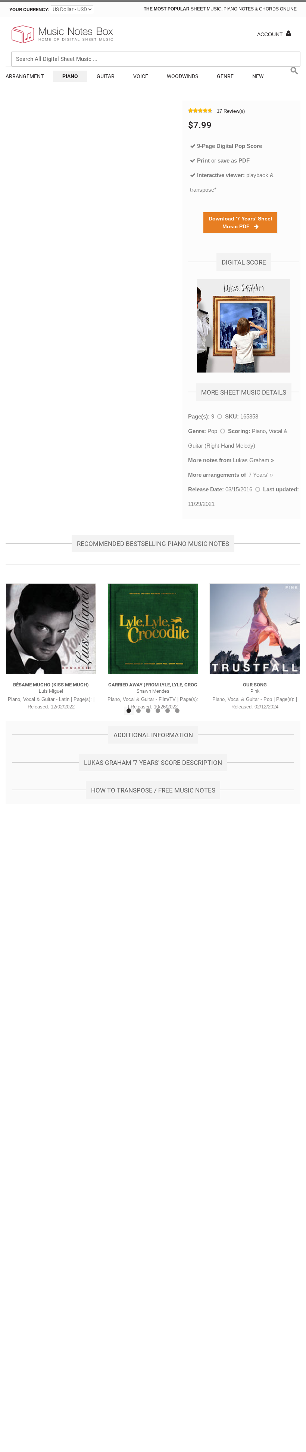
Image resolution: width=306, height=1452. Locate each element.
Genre (225, 76)
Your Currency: (29, 9)
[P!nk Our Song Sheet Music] (255, 629)
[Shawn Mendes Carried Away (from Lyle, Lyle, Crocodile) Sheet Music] (153, 629)
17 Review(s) (231, 111)
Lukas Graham (251, 460)
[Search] (292, 24)
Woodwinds (182, 76)
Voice (140, 76)
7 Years (258, 475)
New (257, 76)
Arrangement (25, 76)
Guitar (106, 76)
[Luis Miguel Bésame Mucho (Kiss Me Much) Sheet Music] (51, 629)
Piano (70, 76)
